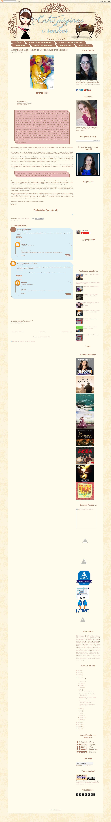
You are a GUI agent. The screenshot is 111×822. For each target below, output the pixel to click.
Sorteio (90, 639)
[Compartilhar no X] (39, 219)
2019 (79, 670)
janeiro (81, 719)
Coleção (94, 655)
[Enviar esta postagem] (33, 218)
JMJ (96, 656)
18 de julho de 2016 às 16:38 (23, 230)
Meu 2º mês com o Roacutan (90, 335)
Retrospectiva (91, 652)
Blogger (59, 810)
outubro (82, 683)
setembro (82, 685)
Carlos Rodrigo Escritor (24, 229)
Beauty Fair (84, 653)
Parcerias (65, 45)
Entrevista (80, 656)
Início (18, 42)
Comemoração (89, 647)
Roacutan (20, 45)
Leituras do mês (94, 642)
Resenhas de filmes (70, 42)
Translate (88, 765)
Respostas (19, 241)
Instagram (85, 656)
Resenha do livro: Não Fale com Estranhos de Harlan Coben (91, 311)
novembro (82, 681)
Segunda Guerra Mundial (84, 655)
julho (81, 690)
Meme (96, 647)
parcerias (93, 638)
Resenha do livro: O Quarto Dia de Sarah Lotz (87, 694)
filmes (89, 641)
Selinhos (96, 649)
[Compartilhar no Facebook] (41, 219)
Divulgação (84, 642)
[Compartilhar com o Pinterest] (43, 219)
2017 (79, 674)
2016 (79, 677)
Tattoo (92, 658)
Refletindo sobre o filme (85, 658)
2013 (79, 726)
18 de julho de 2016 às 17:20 (28, 245)
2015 (79, 722)
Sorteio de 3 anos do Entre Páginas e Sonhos (90, 327)
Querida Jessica (43, 45)
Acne (77, 642)
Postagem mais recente (18, 331)
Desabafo (87, 650)
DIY (99, 653)
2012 (79, 729)
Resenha (19, 221)
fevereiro (82, 717)
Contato (84, 45)
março (81, 715)
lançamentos (80, 639)
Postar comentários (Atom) (44, 337)
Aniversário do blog (86, 649)
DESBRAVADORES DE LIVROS (27, 263)
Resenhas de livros (40, 42)
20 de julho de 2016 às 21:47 (28, 284)
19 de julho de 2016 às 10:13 (23, 265)
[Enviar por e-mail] (36, 219)
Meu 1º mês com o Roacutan (90, 286)
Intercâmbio (91, 656)
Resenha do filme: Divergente (90, 274)
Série (77, 649)
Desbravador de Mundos (22, 273)
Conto (99, 655)
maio (81, 711)
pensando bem (79, 660)
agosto (81, 687)
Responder (19, 237)
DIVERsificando (92, 653)
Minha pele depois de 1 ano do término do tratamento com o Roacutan (91, 304)
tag (97, 639)
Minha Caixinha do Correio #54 (86, 691)
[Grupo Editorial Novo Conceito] (86, 528)
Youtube (96, 641)
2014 (79, 724)
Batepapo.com (79, 650)
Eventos (98, 644)
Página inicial (42, 331)
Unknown (24, 244)
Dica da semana (96, 650)
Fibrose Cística (82, 652)
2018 (79, 672)
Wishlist (97, 658)
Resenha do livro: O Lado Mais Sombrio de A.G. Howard (87, 705)
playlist (98, 645)
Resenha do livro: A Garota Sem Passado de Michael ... (87, 701)
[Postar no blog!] (38, 219)
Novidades (81, 645)
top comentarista (88, 644)
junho (81, 708)
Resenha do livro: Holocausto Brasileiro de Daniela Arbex (90, 295)
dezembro (82, 679)
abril (81, 713)
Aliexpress (80, 647)
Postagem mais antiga (66, 331)
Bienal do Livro (80, 641)
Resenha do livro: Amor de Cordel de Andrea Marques (87, 698)
